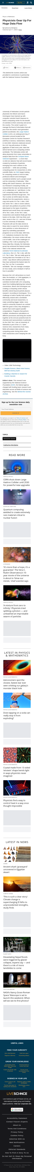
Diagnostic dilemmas (10, 1055)
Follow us (18, 67)
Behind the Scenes (9, 438)
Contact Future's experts (17, 1122)
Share (6, 67)
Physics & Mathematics (9, 16)
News (20, 30)
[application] (17, 349)
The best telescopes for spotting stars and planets (10, 1086)
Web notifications (17, 1142)
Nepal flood (15, 8)
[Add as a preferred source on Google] (17, 1110)
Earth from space (24, 1053)
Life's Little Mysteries (10, 1053)
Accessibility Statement (17, 1118)
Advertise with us (17, 1139)
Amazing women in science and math (24, 1065)
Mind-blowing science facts (24, 1086)
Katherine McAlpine (11, 28)
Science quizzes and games (10, 1082)
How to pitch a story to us (17, 1153)
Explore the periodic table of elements (10, 1070)
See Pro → (21, 2)
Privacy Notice (22, 419)
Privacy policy (17, 1132)
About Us (17, 1125)
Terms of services (21, 418)
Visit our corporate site (22, 1104)
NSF (13, 385)
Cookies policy (17, 1135)
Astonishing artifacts (24, 1055)
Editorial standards (17, 1149)
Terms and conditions (17, 1129)
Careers (17, 1146)
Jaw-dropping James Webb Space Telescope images (10, 1066)
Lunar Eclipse (28, 8)
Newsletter (28, 67)
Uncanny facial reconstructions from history (24, 1071)
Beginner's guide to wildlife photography (24, 1082)
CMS (17, 172)
